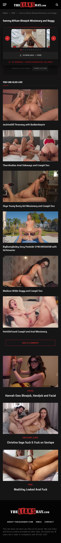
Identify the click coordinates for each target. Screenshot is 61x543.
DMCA (39, 522)
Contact (49, 522)
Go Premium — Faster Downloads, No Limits (32, 62)
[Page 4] (27, 49)
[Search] (56, 4)
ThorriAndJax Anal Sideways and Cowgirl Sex (26, 165)
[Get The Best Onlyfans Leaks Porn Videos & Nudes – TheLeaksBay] (30, 4)
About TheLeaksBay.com (20, 522)
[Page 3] (25, 49)
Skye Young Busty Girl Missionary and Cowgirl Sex (29, 206)
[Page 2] (23, 49)
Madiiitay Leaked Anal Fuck (30, 489)
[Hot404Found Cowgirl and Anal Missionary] (30, 311)
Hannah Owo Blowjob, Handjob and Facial (30, 395)
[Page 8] (35, 49)
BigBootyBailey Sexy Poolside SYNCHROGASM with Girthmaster (30, 248)
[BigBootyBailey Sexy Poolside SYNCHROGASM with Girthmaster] (30, 227)
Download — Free (32, 55)
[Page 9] (38, 49)
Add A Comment (30, 343)
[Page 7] (33, 49)
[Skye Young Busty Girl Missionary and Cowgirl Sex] (30, 186)
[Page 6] (31, 49)
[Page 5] (29, 49)
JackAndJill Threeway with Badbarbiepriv (24, 125)
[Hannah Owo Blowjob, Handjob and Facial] (30, 371)
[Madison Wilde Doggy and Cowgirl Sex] (30, 271)
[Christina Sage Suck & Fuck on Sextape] (30, 418)
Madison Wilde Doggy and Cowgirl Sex (23, 291)
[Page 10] (40, 49)
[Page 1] (21, 49)
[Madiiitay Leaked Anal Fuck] (30, 465)
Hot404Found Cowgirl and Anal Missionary (25, 332)
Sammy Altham (40, 68)
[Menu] (5, 4)
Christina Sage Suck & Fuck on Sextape (30, 442)
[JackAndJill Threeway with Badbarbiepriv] (30, 105)
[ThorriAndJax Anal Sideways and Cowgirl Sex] (30, 145)
